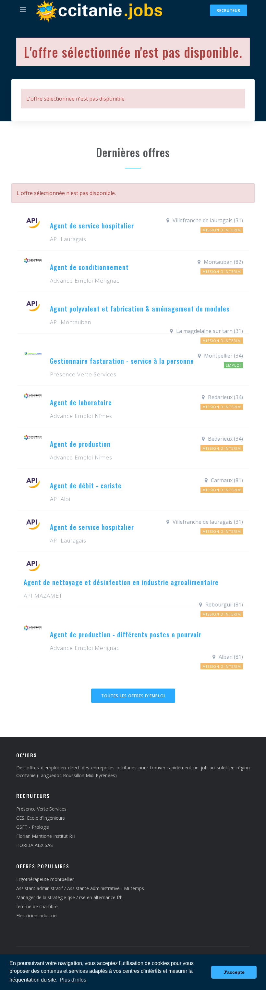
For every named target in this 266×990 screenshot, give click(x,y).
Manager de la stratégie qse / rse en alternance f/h (69, 897)
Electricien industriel (36, 915)
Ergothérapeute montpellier (45, 879)
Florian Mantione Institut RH (45, 836)
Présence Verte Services (41, 809)
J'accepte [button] (234, 972)
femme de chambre (37, 906)
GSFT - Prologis (32, 827)
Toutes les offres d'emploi (133, 696)
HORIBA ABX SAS (34, 845)
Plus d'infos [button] (73, 980)
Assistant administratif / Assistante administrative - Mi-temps (80, 888)
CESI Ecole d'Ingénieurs (40, 818)
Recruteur (228, 10)
